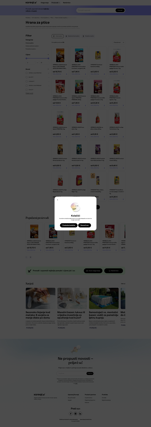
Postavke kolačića (68, 225)
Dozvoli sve (85, 225)
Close (57, 200)
